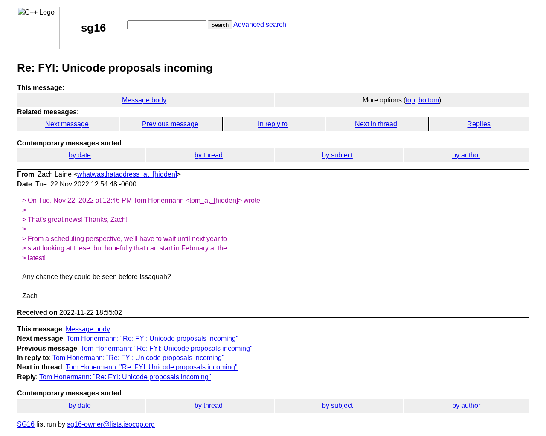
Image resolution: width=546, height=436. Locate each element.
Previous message (170, 124)
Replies (479, 124)
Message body (144, 100)
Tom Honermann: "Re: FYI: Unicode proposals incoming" (152, 338)
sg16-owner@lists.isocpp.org (111, 424)
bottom (428, 100)
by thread (209, 155)
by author (466, 155)
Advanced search (259, 24)
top (410, 100)
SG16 (26, 424)
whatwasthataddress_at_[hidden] (127, 174)
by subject (337, 155)
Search (220, 25)
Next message (67, 124)
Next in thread (376, 124)
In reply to (273, 124)
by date (80, 155)
